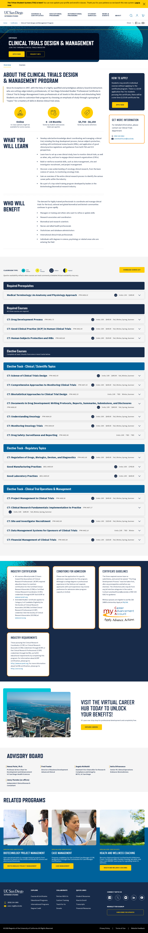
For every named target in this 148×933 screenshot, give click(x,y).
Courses (22, 65)
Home (5, 23)
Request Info (35, 54)
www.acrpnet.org (21, 597)
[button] (74, 295)
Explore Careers (91, 727)
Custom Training (62, 900)
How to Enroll (81, 900)
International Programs (40, 904)
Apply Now (17, 54)
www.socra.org (20, 618)
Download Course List (132, 270)
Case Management (62, 866)
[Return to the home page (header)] (13, 14)
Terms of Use (120, 928)
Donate (59, 908)
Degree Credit (36, 908)
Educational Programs (39, 900)
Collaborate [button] (61, 890)
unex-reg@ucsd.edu (15, 906)
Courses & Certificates (39, 896)
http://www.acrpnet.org (19, 663)
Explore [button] (34, 890)
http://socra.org (17, 668)
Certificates (14, 23)
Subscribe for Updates (125, 912)
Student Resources (83, 896)
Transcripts (80, 904)
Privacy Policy (105, 928)
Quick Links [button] (81, 890)
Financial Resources (83, 908)
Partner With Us (62, 896)
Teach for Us (61, 904)
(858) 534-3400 (13, 902)
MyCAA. (125, 602)
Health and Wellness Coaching (115, 868)
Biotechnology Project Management (22, 866)
